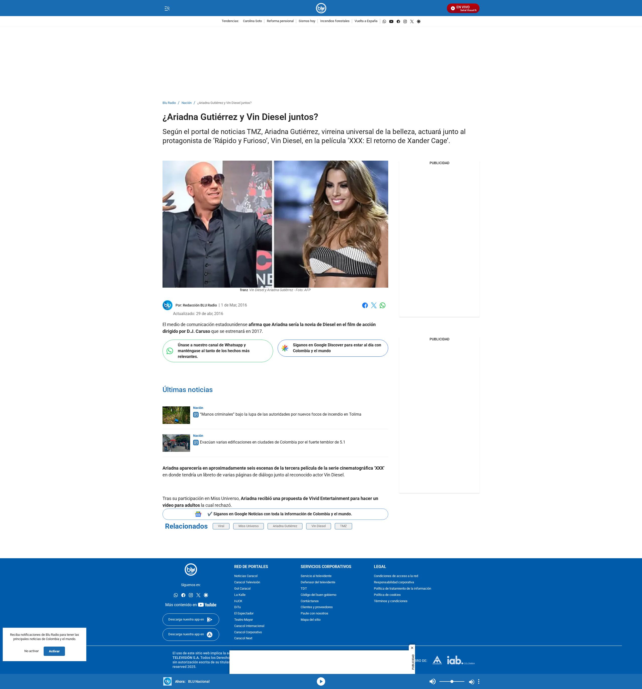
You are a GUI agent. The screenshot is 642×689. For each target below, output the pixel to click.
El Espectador (244, 613)
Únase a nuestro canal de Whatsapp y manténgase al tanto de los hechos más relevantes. (214, 351)
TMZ (343, 526)
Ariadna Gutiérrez (285, 526)
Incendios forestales (335, 21)
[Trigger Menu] (167, 8)
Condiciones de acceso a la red (396, 576)
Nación (187, 103)
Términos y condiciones (391, 601)
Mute (433, 681)
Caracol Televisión (247, 582)
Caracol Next (243, 638)
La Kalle (240, 595)
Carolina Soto (252, 21)
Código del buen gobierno (318, 595)
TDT (304, 588)
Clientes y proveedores (317, 607)
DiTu (237, 607)
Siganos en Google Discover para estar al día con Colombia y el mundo (337, 348)
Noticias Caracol (246, 576)
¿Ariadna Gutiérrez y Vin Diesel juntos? (224, 103)
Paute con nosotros (314, 613)
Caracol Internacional (249, 626)
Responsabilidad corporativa (394, 582)
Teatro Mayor (243, 619)
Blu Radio (169, 103)
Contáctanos (310, 601)
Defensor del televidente (318, 582)
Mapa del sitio (310, 619)
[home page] (321, 8)
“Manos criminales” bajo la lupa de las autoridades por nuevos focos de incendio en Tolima (280, 414)
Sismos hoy (307, 21)
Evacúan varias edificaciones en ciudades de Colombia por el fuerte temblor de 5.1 (272, 442)
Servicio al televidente (316, 576)
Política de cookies (387, 595)
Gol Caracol (242, 588)
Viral (221, 526)
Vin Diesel (318, 526)
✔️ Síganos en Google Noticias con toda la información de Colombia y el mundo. (279, 514)
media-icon (321, 681)
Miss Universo (248, 526)
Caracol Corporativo (248, 632)
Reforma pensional (280, 21)
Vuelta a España (366, 21)
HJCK (238, 601)
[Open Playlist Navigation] (478, 681)
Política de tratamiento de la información (402, 588)
